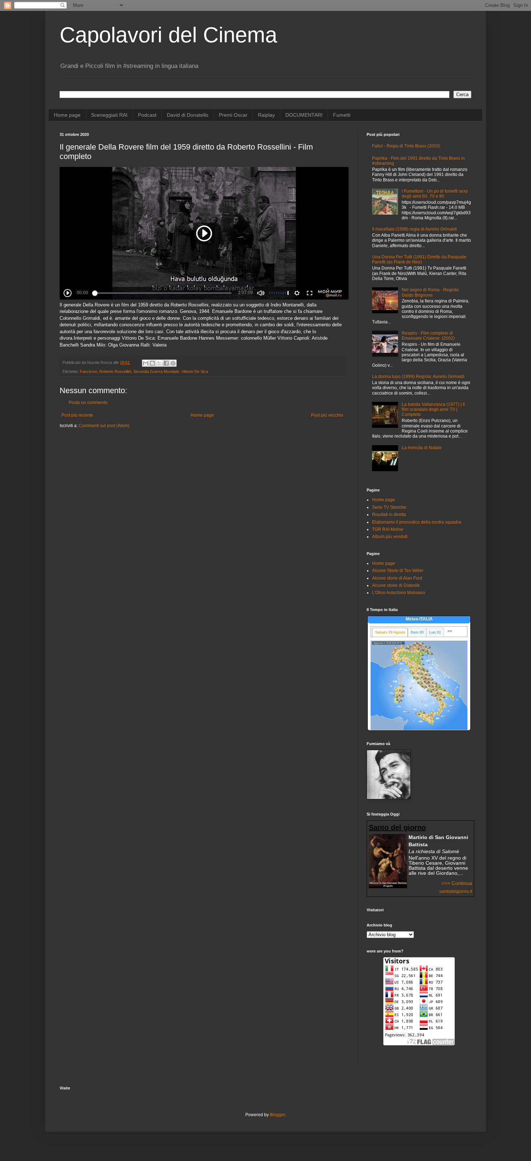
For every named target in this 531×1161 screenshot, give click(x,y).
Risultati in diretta (389, 514)
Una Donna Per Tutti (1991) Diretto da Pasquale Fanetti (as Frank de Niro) (419, 259)
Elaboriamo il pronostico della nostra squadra (416, 522)
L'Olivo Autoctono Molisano (398, 592)
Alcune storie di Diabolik (396, 585)
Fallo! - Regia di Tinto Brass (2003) (406, 146)
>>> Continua (456, 883)
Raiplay (266, 115)
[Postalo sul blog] (152, 363)
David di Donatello (187, 115)
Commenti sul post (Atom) (104, 425)
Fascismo (88, 371)
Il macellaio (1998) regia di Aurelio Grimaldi (414, 229)
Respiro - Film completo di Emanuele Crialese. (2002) (428, 336)
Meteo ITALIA (419, 619)
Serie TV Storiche (389, 507)
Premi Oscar (233, 115)
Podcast (147, 115)
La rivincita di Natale (422, 447)
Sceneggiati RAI (109, 115)
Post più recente (77, 415)
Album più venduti (389, 536)
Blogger (277, 1114)
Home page (67, 115)
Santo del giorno (397, 827)
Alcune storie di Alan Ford (397, 578)
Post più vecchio (327, 415)
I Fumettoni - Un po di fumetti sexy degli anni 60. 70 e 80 (435, 194)
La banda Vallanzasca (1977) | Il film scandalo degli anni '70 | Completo (433, 409)
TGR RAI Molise (387, 529)
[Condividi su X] (159, 363)
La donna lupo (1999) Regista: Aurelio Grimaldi (418, 376)
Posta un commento (88, 402)
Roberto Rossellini (115, 371)
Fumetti (341, 115)
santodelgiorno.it (455, 891)
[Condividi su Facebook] (166, 363)
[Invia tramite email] (145, 363)
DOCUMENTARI (304, 115)
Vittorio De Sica (194, 371)
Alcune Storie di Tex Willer (397, 570)
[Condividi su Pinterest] (173, 363)
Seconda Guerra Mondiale (156, 371)
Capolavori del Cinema (168, 35)
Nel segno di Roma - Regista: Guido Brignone (430, 292)
